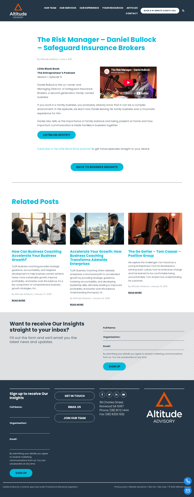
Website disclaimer (138, 486)
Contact (132, 13)
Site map (162, 486)
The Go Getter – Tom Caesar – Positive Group (154, 253)
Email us (74, 407)
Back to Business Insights (97, 167)
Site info (152, 486)
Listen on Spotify (56, 135)
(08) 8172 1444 (119, 410)
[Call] (188, 481)
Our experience (89, 8)
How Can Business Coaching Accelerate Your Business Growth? (36, 255)
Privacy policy (120, 486)
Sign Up (114, 366)
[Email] (188, 491)
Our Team (50, 8)
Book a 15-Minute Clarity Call (160, 10)
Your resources (112, 8)
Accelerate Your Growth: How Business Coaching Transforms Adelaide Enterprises (96, 257)
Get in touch (75, 396)
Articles (132, 8)
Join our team (74, 418)
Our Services (68, 8)
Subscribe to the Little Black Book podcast (64, 149)
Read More (18, 300)
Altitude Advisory (49, 59)
